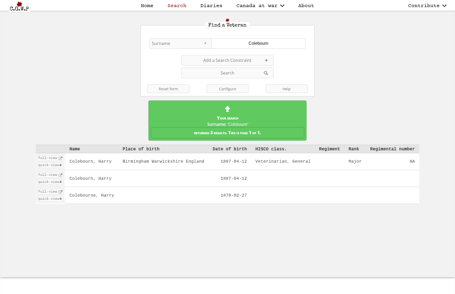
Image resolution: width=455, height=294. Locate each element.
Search (176, 6)
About (306, 6)
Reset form (168, 88)
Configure (227, 88)
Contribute (424, 6)
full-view (47, 158)
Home (147, 6)
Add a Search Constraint (227, 60)
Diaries (211, 6)
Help (287, 88)
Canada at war (257, 6)
